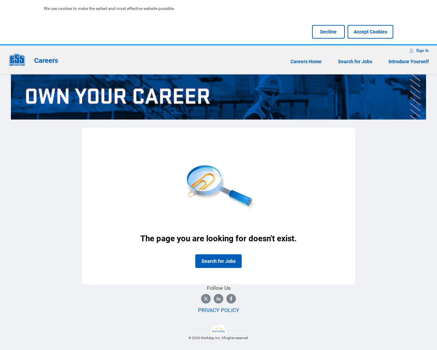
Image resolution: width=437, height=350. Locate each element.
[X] (206, 299)
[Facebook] (231, 299)
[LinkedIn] (218, 299)
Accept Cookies (370, 32)
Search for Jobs (355, 61)
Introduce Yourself (409, 61)
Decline (328, 32)
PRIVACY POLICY (218, 310)
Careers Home (306, 61)
